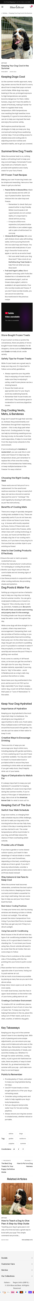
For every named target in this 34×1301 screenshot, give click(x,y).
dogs (21, 1133)
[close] (33, 1)
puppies (11, 1143)
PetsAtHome (26, 348)
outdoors (22, 1138)
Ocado (7, 351)
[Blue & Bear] (17, 6)
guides (11, 1138)
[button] (30, 1199)
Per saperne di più (27, 1240)
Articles (5, 13)
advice (11, 1133)
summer (23, 1143)
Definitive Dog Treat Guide (19, 262)
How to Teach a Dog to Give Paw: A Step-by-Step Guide (15, 1222)
